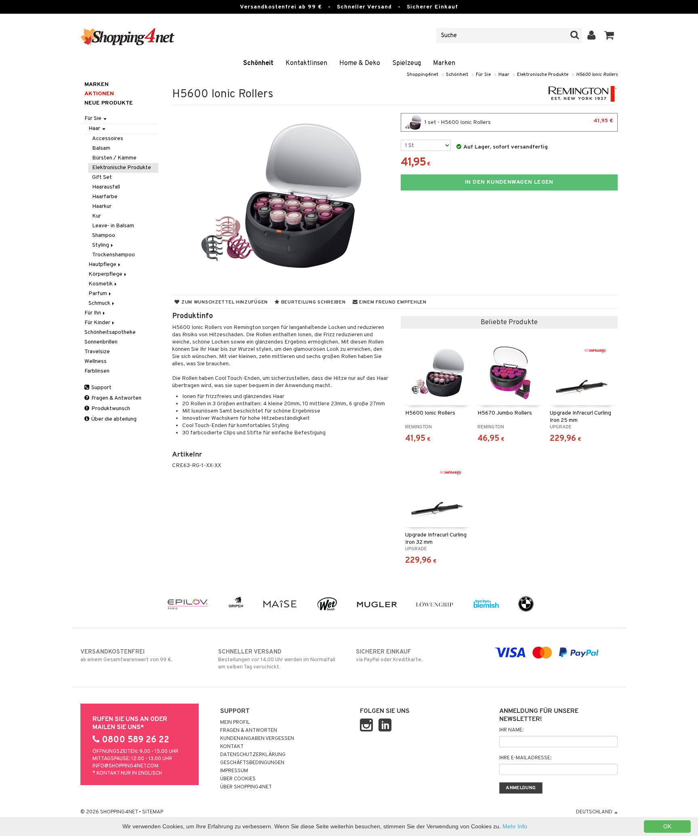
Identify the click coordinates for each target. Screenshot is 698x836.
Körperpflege (106, 274)
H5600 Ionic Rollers (597, 74)
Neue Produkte (108, 103)
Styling (101, 245)
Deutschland (595, 812)
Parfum (98, 293)
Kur (96, 216)
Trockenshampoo (113, 254)
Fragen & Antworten (115, 398)
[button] (609, 35)
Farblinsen (96, 371)
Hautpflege (103, 264)
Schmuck (99, 303)
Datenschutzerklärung (253, 755)
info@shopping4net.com (125, 766)
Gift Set (102, 177)
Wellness (95, 361)
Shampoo (103, 235)
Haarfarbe (105, 196)
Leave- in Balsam (113, 225)
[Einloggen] (591, 35)
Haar (503, 74)
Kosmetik (101, 284)
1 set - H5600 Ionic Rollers (518, 121)
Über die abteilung (113, 419)
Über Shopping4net (246, 787)
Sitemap (152, 812)
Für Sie (483, 74)
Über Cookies (238, 779)
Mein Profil (235, 722)
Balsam (101, 148)
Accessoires (107, 138)
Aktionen (99, 93)
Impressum (234, 771)
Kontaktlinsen (306, 63)
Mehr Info (514, 826)
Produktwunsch (110, 408)
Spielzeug (406, 63)
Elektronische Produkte (542, 74)
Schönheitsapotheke (110, 332)
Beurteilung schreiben (313, 302)
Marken (444, 63)
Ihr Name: (511, 730)
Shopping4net (422, 74)
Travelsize (97, 351)
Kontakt (232, 747)
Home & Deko (359, 63)
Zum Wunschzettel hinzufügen (224, 302)
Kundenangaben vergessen (257, 738)
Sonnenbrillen (101, 342)
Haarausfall (106, 187)
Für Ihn (93, 313)
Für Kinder (97, 322)
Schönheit (258, 63)
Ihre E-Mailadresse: (525, 758)
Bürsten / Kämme (114, 158)
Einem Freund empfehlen (391, 302)
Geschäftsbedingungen (252, 763)
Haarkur (101, 206)
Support (100, 387)
